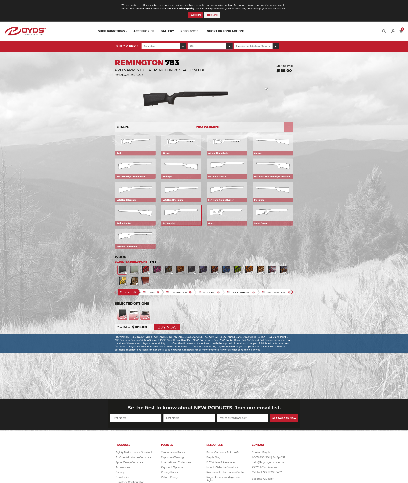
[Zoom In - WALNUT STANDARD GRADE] (148, 284)
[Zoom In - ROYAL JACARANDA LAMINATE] (217, 273)
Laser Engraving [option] (241, 292)
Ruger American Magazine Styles (223, 479)
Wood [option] (128, 292)
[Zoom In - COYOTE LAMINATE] (263, 273)
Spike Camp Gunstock (129, 462)
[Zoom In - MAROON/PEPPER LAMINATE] (275, 273)
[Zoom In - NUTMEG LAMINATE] (183, 273)
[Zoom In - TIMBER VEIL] (137, 284)
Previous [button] (116, 292)
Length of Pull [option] (179, 292)
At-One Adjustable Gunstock (133, 457)
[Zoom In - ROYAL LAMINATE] (206, 273)
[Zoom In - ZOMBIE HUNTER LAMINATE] (240, 273)
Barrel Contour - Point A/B (222, 452)
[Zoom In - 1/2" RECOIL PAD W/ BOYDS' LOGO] (148, 317)
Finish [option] (151, 292)
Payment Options (172, 467)
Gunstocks (122, 477)
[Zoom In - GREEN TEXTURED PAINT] (137, 273)
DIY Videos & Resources (220, 462)
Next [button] (293, 292)
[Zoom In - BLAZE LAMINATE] (252, 273)
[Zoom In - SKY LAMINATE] (229, 273)
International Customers (176, 462)
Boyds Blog (213, 457)
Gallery (167, 31)
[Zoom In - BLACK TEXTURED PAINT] (125, 273)
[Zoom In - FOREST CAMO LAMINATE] (171, 273)
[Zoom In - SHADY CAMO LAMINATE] (286, 273)
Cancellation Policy (173, 452)
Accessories (143, 31)
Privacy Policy (169, 472)
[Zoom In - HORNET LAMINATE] (125, 284)
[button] (112, 31)
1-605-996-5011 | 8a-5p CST (268, 457)
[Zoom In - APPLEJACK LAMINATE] (148, 273)
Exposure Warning (172, 457)
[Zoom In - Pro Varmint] (266, 88)
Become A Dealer (262, 478)
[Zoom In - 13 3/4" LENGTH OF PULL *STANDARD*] (137, 317)
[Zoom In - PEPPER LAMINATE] (194, 273)
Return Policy (169, 477)
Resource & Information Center (225, 472)
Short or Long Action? (225, 31)
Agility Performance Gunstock (134, 452)
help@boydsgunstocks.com (269, 462)
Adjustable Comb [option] (276, 292)
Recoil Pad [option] (209, 292)
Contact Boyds (261, 452)
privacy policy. (186, 8)
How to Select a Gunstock (222, 467)
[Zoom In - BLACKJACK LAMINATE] (160, 273)
